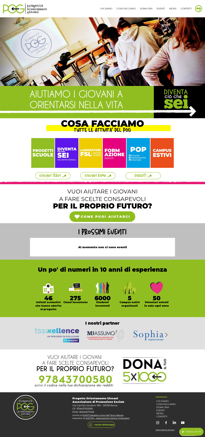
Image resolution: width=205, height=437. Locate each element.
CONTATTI (161, 416)
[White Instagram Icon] (158, 423)
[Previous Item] (38, 335)
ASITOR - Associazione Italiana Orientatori (108, 418)
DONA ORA (162, 407)
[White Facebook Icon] (166, 423)
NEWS (160, 413)
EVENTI (160, 410)
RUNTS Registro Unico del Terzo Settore (103, 415)
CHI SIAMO (162, 401)
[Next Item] (166, 335)
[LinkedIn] (174, 423)
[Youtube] (183, 423)
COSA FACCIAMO (166, 404)
